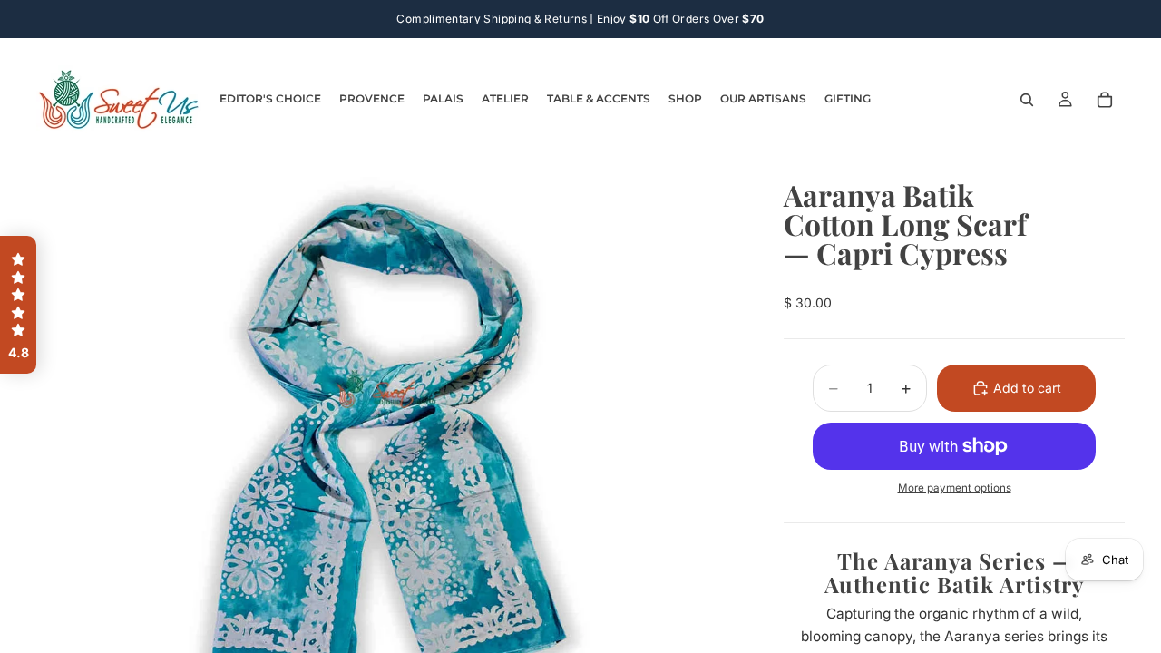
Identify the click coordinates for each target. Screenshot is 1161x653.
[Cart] (1105, 100)
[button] (18, 305)
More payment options (954, 488)
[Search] (1027, 100)
